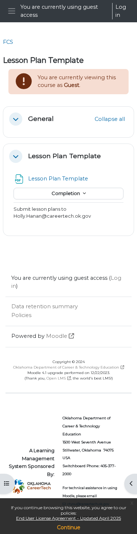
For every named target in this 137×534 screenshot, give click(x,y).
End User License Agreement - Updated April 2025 (68, 518)
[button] (15, 119)
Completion (66, 193)
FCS (8, 42)
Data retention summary (44, 306)
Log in (120, 11)
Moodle (56, 336)
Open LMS (56, 378)
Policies (21, 315)
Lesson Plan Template (64, 156)
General (41, 118)
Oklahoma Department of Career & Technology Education (66, 367)
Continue (68, 527)
